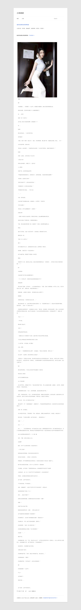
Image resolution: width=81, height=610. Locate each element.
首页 (18, 18)
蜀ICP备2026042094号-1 (51, 597)
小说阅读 (20, 13)
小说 (23, 18)
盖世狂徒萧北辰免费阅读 (23, 24)
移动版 (44, 597)
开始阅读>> (32, 35)
